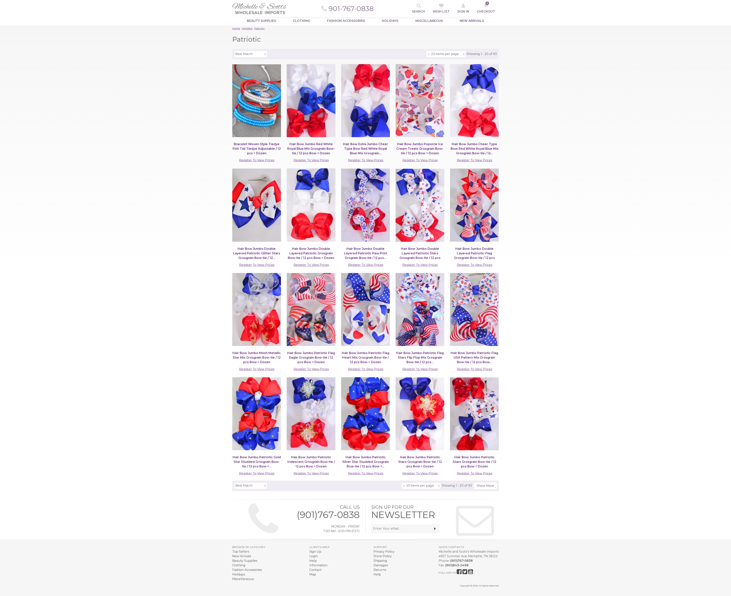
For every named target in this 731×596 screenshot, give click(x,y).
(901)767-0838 (328, 514)
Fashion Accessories (346, 21)
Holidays (390, 21)
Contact (315, 570)
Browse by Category (248, 547)
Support (380, 547)
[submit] (435, 528)
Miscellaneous (429, 21)
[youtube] (470, 572)
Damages (380, 565)
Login (313, 556)
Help (313, 561)
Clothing (301, 21)
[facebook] (459, 572)
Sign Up (315, 551)
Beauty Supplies (261, 21)
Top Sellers (240, 551)
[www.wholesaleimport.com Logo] (259, 8)
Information (318, 565)
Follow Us (447, 573)
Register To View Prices (256, 160)
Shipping (380, 561)
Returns (379, 570)
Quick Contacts (451, 547)
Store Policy (382, 556)
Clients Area (319, 547)
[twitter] (464, 572)
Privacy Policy (383, 551)
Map (312, 574)
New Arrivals (472, 21)
